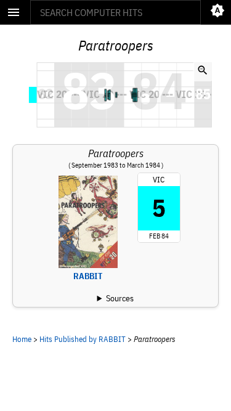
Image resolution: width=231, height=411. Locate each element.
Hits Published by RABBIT (82, 339)
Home (21, 339)
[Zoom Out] (203, 71)
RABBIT (87, 276)
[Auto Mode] (217, 12)
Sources (120, 298)
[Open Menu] (13, 12)
